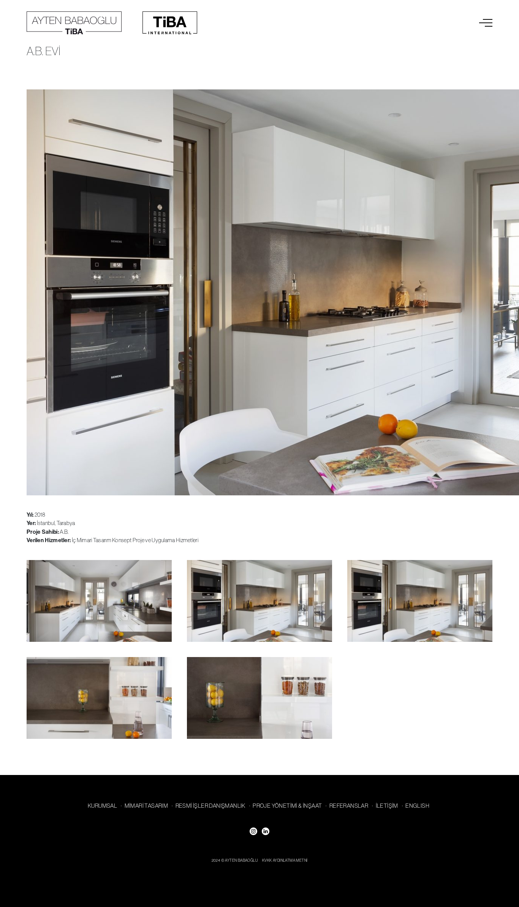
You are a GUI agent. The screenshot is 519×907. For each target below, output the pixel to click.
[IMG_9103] (259, 698)
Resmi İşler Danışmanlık (210, 805)
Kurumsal (102, 805)
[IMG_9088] (99, 601)
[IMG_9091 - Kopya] (259, 601)
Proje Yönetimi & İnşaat (287, 805)
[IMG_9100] (99, 698)
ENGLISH (417, 805)
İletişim (387, 805)
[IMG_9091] (419, 601)
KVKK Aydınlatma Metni (284, 860)
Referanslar (348, 805)
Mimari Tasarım (146, 805)
